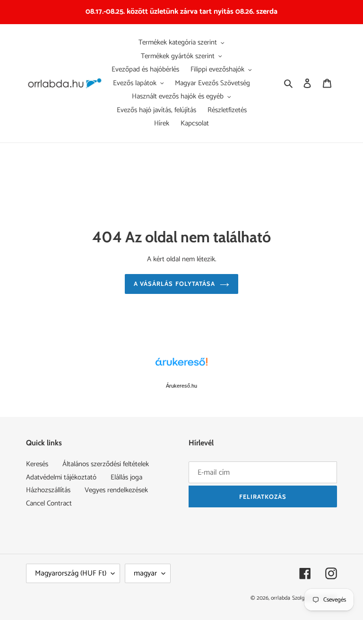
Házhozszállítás (48, 490)
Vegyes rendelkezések (116, 490)
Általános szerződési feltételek (105, 464)
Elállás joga (126, 477)
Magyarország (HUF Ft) (70, 573)
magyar (145, 573)
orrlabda (280, 597)
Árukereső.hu (181, 386)
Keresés (37, 464)
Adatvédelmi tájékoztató (61, 477)
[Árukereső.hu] (181, 367)
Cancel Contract (49, 503)
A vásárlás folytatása (174, 283)
